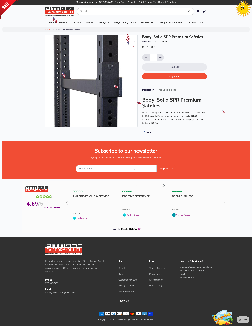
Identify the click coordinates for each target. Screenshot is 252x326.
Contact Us (195, 22)
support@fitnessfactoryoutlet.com (196, 267)
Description (148, 89)
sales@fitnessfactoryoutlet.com (60, 292)
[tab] (150, 90)
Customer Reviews (127, 279)
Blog (120, 274)
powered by (115, 229)
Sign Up (164, 168)
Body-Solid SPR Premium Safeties (66, 29)
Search (121, 268)
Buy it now (174, 76)
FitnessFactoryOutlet (125, 319)
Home (47, 29)
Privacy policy (156, 274)
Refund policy (155, 285)
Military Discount (126, 285)
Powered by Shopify (144, 319)
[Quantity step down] (145, 57)
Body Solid (147, 41)
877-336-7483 (106, 2)
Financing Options (127, 291)
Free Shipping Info (167, 89)
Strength (102, 22)
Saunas (89, 22)
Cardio (75, 22)
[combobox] (131, 11)
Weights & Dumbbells (171, 22)
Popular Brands (57, 22)
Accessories (147, 22)
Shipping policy (156, 279)
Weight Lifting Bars (124, 22)
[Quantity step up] (160, 57)
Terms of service (157, 268)
